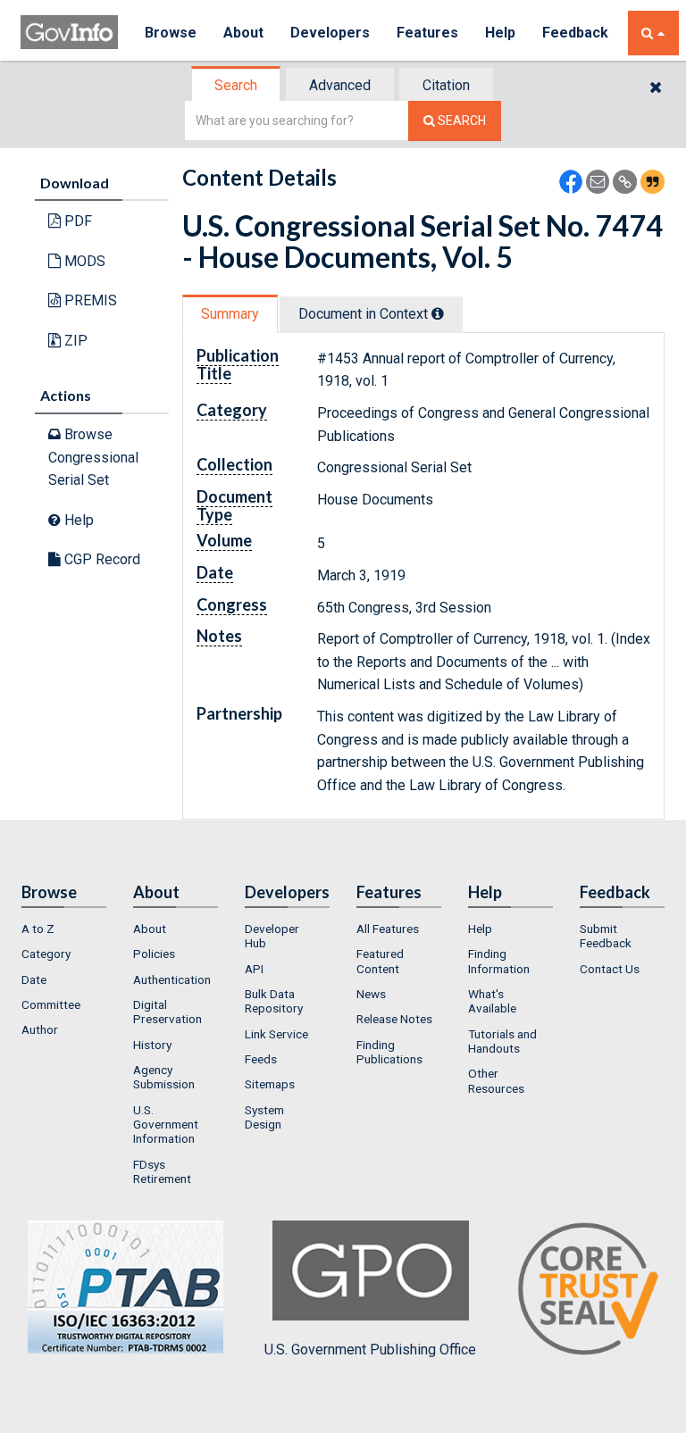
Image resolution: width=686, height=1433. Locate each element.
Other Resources (496, 1080)
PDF (76, 220)
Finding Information (499, 960)
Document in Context (364, 313)
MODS (83, 261)
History (152, 1044)
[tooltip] (437, 313)
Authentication (172, 979)
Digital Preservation (167, 1011)
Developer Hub (272, 935)
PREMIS (89, 300)
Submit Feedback (606, 935)
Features (427, 32)
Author (39, 1029)
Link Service (276, 1034)
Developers (330, 32)
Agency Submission (164, 1076)
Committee (50, 1004)
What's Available (492, 1001)
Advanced (340, 85)
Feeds (261, 1059)
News (371, 994)
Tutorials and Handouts (502, 1041)
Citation (446, 85)
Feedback (575, 32)
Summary (230, 313)
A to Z (37, 928)
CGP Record (100, 559)
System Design (264, 1117)
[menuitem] (63, 928)
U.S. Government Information (165, 1124)
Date (33, 979)
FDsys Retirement (162, 1171)
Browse (171, 32)
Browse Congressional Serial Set (93, 457)
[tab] (236, 85)
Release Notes (394, 1019)
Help (500, 32)
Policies (154, 953)
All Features (387, 928)
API (254, 969)
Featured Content (380, 960)
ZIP (74, 340)
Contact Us (610, 969)
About (243, 32)
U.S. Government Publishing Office (370, 1349)
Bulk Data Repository (274, 1001)
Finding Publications (389, 1051)
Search (235, 85)
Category (46, 953)
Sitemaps (270, 1084)
